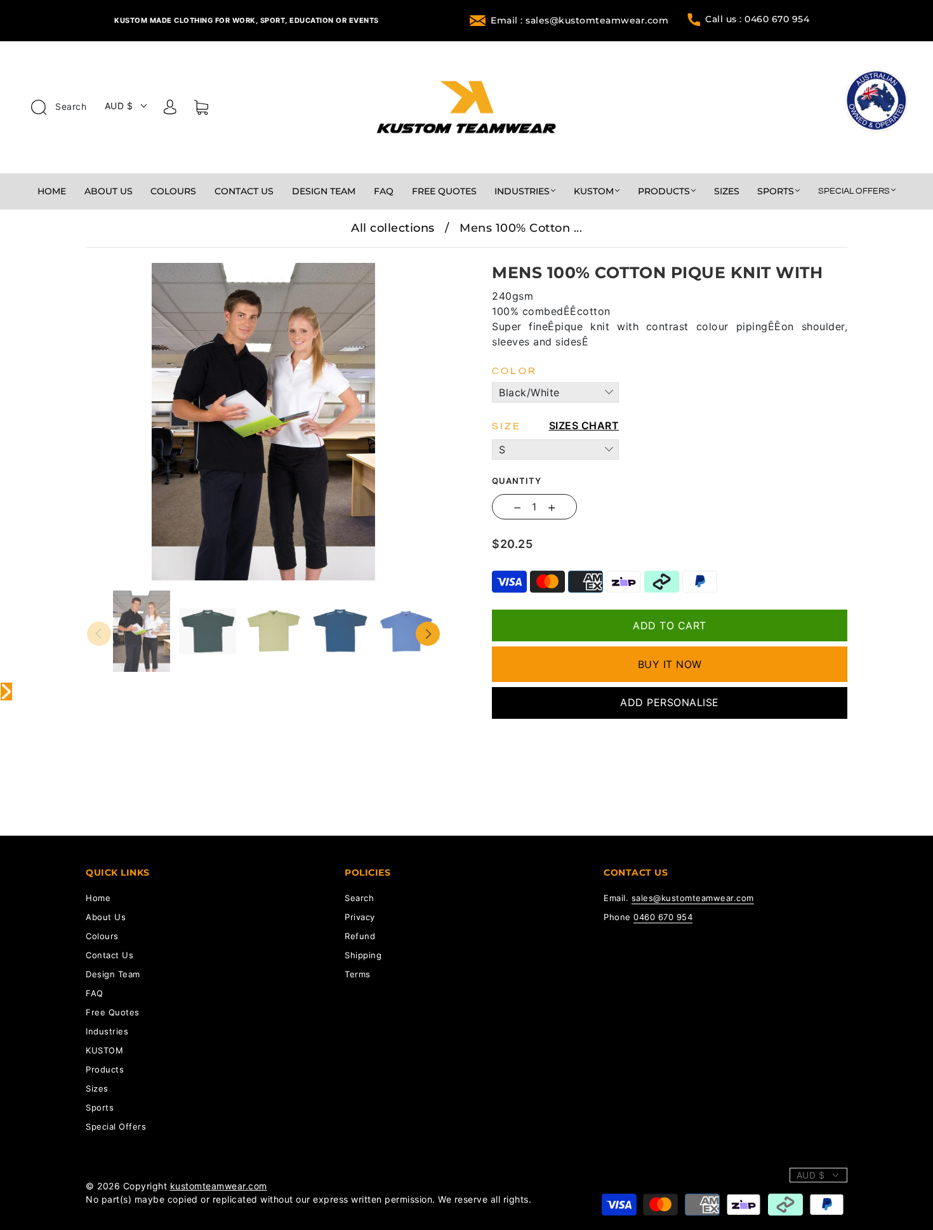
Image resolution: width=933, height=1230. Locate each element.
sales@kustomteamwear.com (693, 898)
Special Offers (854, 191)
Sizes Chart (584, 425)
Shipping (363, 955)
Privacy (360, 917)
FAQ (384, 191)
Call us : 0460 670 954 (757, 19)
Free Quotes (444, 191)
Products (664, 191)
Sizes (726, 191)
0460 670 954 (662, 917)
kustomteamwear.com (218, 1185)
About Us (108, 191)
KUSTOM (594, 191)
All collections (393, 228)
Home (51, 191)
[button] (122, 256)
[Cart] (201, 110)
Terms (358, 974)
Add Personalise (669, 702)
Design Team (323, 191)
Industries (522, 191)
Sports (775, 191)
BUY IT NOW (670, 664)
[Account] (170, 109)
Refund (360, 936)
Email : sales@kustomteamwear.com (579, 20)
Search (70, 106)
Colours (173, 191)
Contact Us (244, 191)
